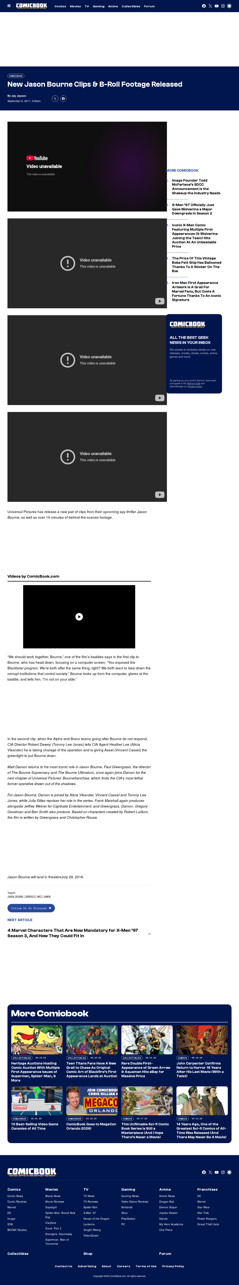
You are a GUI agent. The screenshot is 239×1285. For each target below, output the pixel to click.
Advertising (87, 1266)
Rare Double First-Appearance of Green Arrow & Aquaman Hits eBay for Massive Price (145, 1069)
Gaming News (130, 1196)
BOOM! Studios (17, 1230)
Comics (60, 6)
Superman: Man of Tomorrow (57, 1242)
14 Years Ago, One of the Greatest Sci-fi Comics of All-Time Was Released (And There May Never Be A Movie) (201, 1130)
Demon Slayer (168, 1207)
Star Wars (203, 1207)
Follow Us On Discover (30, 908)
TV (87, 6)
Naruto (163, 1218)
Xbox (124, 1213)
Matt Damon (43, 896)
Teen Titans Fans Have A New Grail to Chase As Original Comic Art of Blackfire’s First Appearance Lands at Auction (91, 1069)
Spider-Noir (90, 1207)
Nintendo (127, 1207)
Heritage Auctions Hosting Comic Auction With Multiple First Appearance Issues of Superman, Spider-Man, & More (35, 1071)
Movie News (52, 1196)
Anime (113, 6)
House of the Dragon (96, 1218)
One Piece (165, 1230)
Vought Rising (92, 1230)
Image (11, 1218)
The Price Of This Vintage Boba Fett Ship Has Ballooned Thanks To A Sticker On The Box (196, 264)
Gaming (99, 6)
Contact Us (63, 1266)
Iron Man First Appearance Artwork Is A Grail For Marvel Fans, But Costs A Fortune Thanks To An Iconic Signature (196, 291)
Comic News (15, 1196)
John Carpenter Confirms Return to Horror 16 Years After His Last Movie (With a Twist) (200, 1069)
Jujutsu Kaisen (168, 1213)
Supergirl (51, 1207)
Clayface (50, 1223)
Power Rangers (207, 1218)
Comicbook (16, 75)
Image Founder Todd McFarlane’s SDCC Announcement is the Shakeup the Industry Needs (196, 186)
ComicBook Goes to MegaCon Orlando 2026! (91, 1126)
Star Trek (203, 1213)
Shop (87, 1254)
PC (123, 1224)
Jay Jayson (19, 96)
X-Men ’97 (89, 1213)
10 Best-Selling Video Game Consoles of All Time (34, 1126)
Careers (123, 1266)
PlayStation (128, 1218)
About (106, 1266)
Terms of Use (193, 383)
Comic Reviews (17, 1201)
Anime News (167, 1196)
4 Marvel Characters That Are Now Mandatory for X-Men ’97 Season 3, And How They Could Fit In (72, 933)
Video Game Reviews (134, 1201)
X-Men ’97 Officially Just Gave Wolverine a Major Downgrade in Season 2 (193, 209)
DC (9, 1213)
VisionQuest (91, 1235)
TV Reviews (90, 1201)
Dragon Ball (166, 1201)
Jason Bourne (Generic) (21, 896)
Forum (149, 6)
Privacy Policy (195, 386)
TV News (89, 1196)
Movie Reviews (54, 1201)
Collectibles (131, 6)
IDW (10, 1224)
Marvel (11, 1207)
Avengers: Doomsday (58, 1234)
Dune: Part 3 (53, 1228)
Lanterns (88, 1224)
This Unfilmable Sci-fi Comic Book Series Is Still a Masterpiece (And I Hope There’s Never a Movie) (145, 1130)
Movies (75, 6)
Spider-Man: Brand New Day (60, 1215)
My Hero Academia (171, 1224)
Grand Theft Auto (208, 1224)
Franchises (207, 1189)
